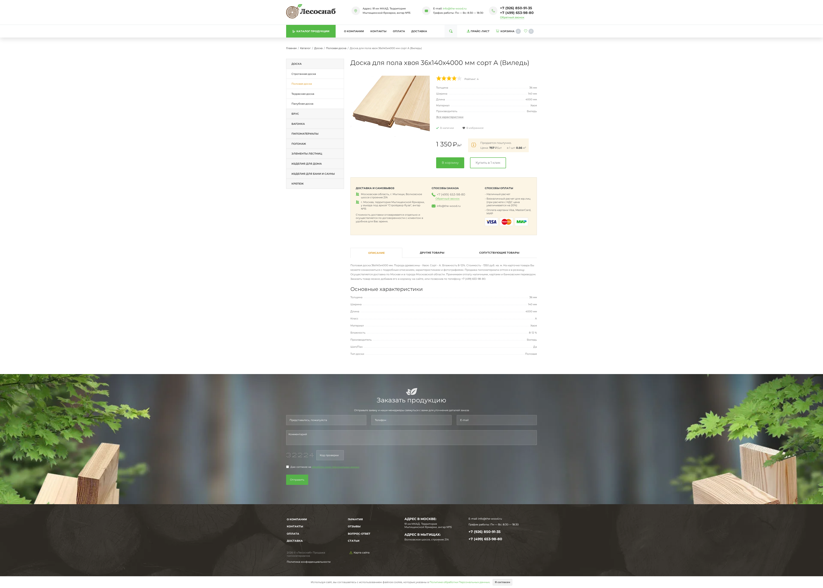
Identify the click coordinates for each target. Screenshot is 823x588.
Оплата (399, 31)
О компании (354, 31)
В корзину (450, 163)
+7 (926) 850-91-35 (516, 8)
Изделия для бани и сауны (313, 173)
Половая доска (336, 48)
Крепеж (297, 183)
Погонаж (298, 143)
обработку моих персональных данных (335, 467)
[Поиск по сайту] (451, 31)
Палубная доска (302, 103)
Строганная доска (303, 73)
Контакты (378, 31)
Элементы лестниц (306, 153)
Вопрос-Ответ (359, 533)
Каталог (305, 48)
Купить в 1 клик (488, 163)
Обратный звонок (512, 17)
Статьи (353, 540)
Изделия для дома (306, 163)
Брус (295, 113)
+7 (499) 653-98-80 (517, 13)
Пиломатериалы (304, 133)
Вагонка (298, 123)
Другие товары (432, 252)
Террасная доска (302, 93)
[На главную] (311, 11)
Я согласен (502, 582)
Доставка (419, 31)
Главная (291, 48)
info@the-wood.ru (455, 8)
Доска (318, 48)
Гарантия (355, 519)
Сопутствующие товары (499, 252)
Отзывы (354, 526)
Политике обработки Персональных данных (460, 582)
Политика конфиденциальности (308, 561)
